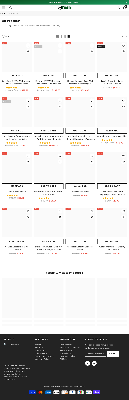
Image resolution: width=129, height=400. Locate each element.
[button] (57, 36)
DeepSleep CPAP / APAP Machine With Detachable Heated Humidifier (17, 82)
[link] (17, 321)
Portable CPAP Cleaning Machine (112, 136)
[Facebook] (87, 363)
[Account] (118, 7)
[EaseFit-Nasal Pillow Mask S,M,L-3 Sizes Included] (49, 167)
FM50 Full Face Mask (17, 191)
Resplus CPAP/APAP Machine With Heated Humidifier (17, 137)
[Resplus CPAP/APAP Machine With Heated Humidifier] (17, 112)
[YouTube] (94, 363)
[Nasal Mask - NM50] (80, 167)
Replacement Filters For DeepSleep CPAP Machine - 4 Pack (112, 193)
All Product (13, 13)
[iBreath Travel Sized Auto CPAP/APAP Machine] (112, 57)
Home (2, 13)
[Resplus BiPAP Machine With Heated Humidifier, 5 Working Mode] (80, 112)
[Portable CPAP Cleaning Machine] (112, 112)
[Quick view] (28, 51)
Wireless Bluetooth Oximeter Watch (80, 248)
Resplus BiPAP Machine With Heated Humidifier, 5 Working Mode (80, 137)
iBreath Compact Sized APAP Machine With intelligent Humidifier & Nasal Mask (80, 82)
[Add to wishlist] (28, 45)
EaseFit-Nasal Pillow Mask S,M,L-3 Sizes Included (48, 193)
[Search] (10, 7)
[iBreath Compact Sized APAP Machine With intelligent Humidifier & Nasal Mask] (80, 57)
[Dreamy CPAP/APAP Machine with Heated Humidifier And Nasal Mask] (49, 57)
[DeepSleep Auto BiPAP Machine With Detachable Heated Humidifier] (49, 112)
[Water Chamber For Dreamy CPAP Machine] (112, 222)
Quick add (16, 75)
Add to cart (80, 75)
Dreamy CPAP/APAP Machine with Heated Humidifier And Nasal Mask (49, 82)
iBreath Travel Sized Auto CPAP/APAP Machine (112, 82)
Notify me (49, 75)
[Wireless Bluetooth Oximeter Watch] (80, 222)
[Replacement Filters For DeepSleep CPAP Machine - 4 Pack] (112, 167)
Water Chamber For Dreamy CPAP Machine (112, 248)
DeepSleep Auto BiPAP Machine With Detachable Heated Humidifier (49, 137)
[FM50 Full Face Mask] (17, 167)
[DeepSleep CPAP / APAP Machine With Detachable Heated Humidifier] (17, 57)
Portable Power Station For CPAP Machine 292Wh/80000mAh (48, 248)
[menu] (3, 7)
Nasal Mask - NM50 (80, 191)
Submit (113, 354)
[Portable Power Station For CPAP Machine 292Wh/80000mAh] (49, 222)
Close (127, 2)
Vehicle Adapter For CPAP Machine (16, 248)
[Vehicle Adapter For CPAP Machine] (17, 222)
